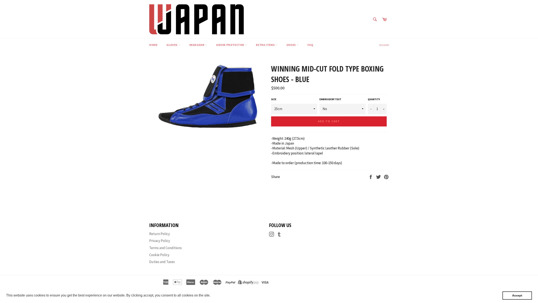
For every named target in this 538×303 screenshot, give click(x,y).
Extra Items (266, 45)
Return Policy (159, 233)
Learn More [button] (220, 295)
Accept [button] (517, 295)
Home (153, 45)
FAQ (310, 45)
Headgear (197, 45)
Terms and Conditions (165, 248)
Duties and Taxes (162, 261)
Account (384, 45)
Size (273, 99)
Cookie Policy (159, 254)
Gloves (172, 45)
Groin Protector (230, 45)
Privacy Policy (159, 240)
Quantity (374, 99)
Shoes (291, 45)
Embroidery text (330, 99)
